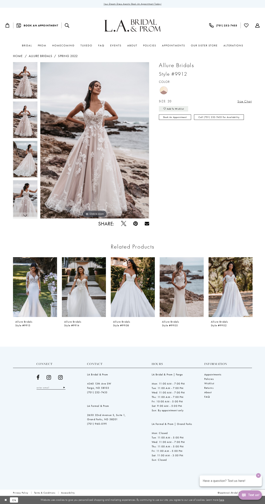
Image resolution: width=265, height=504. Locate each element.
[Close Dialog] (5, 500)
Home (18, 56)
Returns (209, 388)
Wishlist (209, 383)
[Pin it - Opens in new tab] (135, 223)
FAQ (207, 396)
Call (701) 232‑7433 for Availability (219, 117)
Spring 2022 (68, 56)
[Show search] (67, 25)
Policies (209, 379)
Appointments (213, 374)
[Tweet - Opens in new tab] (123, 223)
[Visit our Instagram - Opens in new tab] (49, 377)
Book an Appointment (175, 117)
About (208, 392)
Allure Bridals (40, 56)
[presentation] (35, 287)
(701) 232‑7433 (97, 392)
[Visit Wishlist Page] (246, 25)
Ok (14, 500)
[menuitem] (7, 25)
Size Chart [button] (244, 101)
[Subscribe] (64, 387)
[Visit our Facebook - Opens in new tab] (38, 377)
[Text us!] (250, 496)
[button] (7, 25)
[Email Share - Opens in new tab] (147, 223)
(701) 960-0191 (97, 423)
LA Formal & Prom (98, 406)
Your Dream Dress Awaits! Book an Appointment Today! (133, 3)
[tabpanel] (25, 81)
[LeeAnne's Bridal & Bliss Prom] (132, 25)
